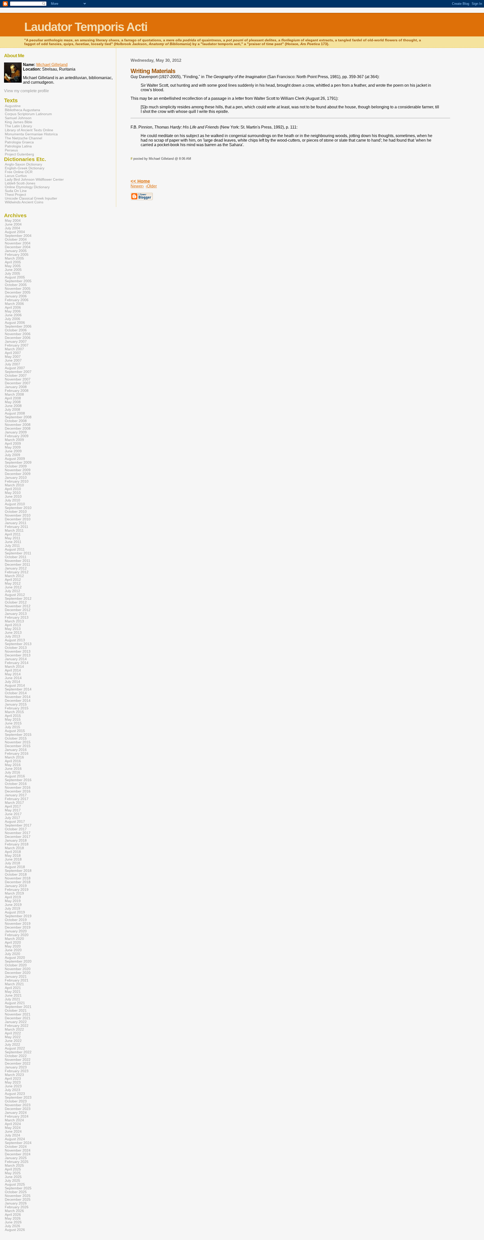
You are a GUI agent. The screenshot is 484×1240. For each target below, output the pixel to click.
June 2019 (13, 905)
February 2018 (16, 844)
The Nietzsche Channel (23, 138)
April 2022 (13, 1033)
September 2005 (18, 281)
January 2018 (16, 840)
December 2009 (18, 474)
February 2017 (16, 799)
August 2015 (15, 731)
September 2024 (18, 1143)
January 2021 (16, 976)
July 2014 (12, 682)
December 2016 (18, 791)
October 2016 (16, 784)
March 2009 (14, 440)
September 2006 (18, 326)
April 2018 (13, 852)
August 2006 (15, 323)
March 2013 (14, 621)
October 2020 (16, 965)
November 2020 (18, 969)
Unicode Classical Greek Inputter (31, 198)
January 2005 (16, 251)
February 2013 (16, 617)
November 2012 (18, 606)
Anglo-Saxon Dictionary (23, 164)
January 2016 (16, 750)
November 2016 (18, 787)
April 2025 (13, 1169)
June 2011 (13, 542)
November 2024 (18, 1150)
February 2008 (16, 391)
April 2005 (13, 262)
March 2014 (14, 667)
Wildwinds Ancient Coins (24, 202)
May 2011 (12, 538)
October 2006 (16, 330)
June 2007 (13, 360)
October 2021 (16, 1010)
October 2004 (16, 239)
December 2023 (18, 1109)
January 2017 (16, 795)
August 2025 (15, 1184)
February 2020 (16, 935)
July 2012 (12, 591)
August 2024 (15, 1139)
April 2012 (13, 580)
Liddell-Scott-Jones (20, 183)
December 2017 (18, 837)
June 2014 (13, 678)
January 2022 (16, 1022)
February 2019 (16, 890)
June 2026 (13, 1222)
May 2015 (13, 719)
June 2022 (13, 1041)
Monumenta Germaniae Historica (31, 134)
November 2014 (18, 697)
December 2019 (18, 927)
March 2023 (14, 1075)
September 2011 (18, 553)
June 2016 (13, 769)
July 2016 (12, 772)
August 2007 (15, 368)
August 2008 (15, 413)
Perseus (11, 150)
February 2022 (16, 1026)
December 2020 (18, 973)
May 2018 (13, 855)
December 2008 (18, 428)
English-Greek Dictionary (24, 168)
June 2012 (13, 587)
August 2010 (15, 504)
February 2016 (16, 753)
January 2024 (16, 1113)
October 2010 (16, 512)
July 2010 (12, 500)
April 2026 (13, 1215)
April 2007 (13, 353)
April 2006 (13, 307)
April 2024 (13, 1124)
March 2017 (14, 803)
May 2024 (13, 1128)
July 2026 (12, 1226)
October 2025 (16, 1192)
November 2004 (18, 243)
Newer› (137, 186)
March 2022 (14, 1029)
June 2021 (13, 995)
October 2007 (16, 375)
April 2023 (13, 1078)
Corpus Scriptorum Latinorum (28, 114)
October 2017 (16, 829)
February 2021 (16, 980)
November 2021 (18, 1014)
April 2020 (13, 942)
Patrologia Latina (18, 146)
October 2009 (16, 466)
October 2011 (15, 557)
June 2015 (13, 723)
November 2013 (18, 651)
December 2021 (18, 1018)
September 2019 (18, 916)
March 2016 (14, 757)
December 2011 (17, 564)
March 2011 (14, 530)
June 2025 (13, 1177)
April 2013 (13, 625)
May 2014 (13, 674)
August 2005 (15, 277)
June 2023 (13, 1086)
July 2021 (12, 999)
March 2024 (14, 1120)
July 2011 (12, 546)
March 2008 (14, 394)
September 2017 (18, 825)
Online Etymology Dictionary (27, 187)
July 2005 (12, 273)
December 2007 (18, 383)
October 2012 (16, 602)
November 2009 (18, 470)
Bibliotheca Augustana (22, 110)
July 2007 (12, 364)
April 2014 (13, 670)
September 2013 (18, 644)
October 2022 (16, 1056)
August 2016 (15, 776)
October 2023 (16, 1101)
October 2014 (16, 693)
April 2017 (13, 806)
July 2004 (12, 228)
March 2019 (14, 893)
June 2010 (13, 496)
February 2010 (16, 481)
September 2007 (18, 372)
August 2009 (15, 459)
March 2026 (14, 1211)
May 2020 (13, 946)
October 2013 (16, 648)
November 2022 (18, 1060)
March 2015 (14, 712)
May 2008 (13, 402)
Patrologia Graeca (19, 142)
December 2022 (18, 1063)
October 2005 (16, 285)
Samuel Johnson (18, 118)
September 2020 (18, 961)
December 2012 (18, 610)
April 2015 (13, 716)
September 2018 (18, 871)
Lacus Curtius (16, 176)
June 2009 (13, 451)
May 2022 (13, 1037)
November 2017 (18, 833)
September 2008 (18, 417)
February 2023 (16, 1071)
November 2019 (18, 924)
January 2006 (16, 296)
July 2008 (12, 409)
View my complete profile (26, 91)
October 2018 (16, 874)
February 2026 (16, 1207)
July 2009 (12, 455)
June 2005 (13, 270)
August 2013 (15, 640)
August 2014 (15, 685)
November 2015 (18, 742)
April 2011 (13, 534)
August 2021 (15, 1003)
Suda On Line (16, 191)
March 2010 (14, 485)
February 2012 (16, 572)
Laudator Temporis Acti (85, 27)
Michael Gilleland (52, 64)
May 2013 (13, 629)
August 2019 (15, 912)
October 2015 (16, 738)
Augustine (13, 106)
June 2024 (13, 1131)
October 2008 (16, 421)
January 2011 (15, 523)
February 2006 (16, 300)
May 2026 (13, 1218)
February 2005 (16, 255)
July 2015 (12, 727)
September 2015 (18, 735)
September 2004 (18, 236)
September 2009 (18, 462)
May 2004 (13, 220)
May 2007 (13, 357)
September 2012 (18, 598)
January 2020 (16, 931)
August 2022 (15, 1048)
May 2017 (13, 810)
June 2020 (13, 950)
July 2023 (12, 1090)
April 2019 (13, 897)
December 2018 (18, 882)
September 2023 (18, 1097)
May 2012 (13, 583)
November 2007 (18, 379)
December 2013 (18, 655)
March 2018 (14, 848)
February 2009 (16, 436)
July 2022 (12, 1044)
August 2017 (15, 821)
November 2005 (18, 289)
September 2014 (18, 689)
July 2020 (12, 954)
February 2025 (16, 1162)
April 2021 (13, 988)
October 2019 (16, 920)
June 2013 (13, 632)
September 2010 (18, 508)
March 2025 (14, 1165)
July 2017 (12, 818)
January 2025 (16, 1158)
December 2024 (18, 1154)
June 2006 (13, 315)
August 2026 (15, 1230)
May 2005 (13, 266)
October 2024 (16, 1147)
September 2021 (18, 1007)
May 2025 (13, 1173)
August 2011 (15, 549)
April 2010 (13, 489)
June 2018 (13, 859)
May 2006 (13, 311)
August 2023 (15, 1094)
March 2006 (14, 304)
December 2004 (18, 247)
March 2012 (14, 576)
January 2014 (16, 659)
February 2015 (16, 708)
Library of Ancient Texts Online (29, 130)
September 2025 (18, 1188)
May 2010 (13, 493)
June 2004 (13, 224)
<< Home (140, 181)
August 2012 (15, 595)
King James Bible (18, 122)
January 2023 (16, 1067)
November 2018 (18, 878)
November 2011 (17, 561)
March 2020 (14, 939)
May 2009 (13, 447)
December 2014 (18, 701)
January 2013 (16, 614)
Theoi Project (15, 195)
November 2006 (18, 334)
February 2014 (16, 663)
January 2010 (16, 478)
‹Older (151, 186)
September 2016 (18, 780)
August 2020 (15, 958)
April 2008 (13, 398)
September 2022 (18, 1052)
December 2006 (18, 338)
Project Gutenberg (19, 154)
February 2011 (16, 527)
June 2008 (13, 406)
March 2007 (14, 349)
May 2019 (13, 901)
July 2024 (12, 1135)
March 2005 (14, 258)
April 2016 (13, 761)
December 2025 (18, 1199)
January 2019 (16, 886)
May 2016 (13, 765)
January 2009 (16, 432)
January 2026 (16, 1203)
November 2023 (18, 1105)
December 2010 (18, 519)
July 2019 (12, 908)
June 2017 (13, 814)
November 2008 (18, 425)
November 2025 (18, 1196)
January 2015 (16, 704)
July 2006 (12, 319)
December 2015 (18, 746)
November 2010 (18, 515)
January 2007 (16, 341)
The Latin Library (18, 126)
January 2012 (16, 568)
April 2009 (13, 444)
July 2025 (12, 1181)
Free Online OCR (19, 172)
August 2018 (15, 867)
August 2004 (15, 232)
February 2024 (16, 1116)
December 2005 (18, 292)
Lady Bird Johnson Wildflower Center (34, 179)
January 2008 (16, 387)
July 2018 (12, 863)
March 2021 (14, 984)
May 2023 (13, 1082)
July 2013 (12, 636)
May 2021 (13, 992)
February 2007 (16, 345)
